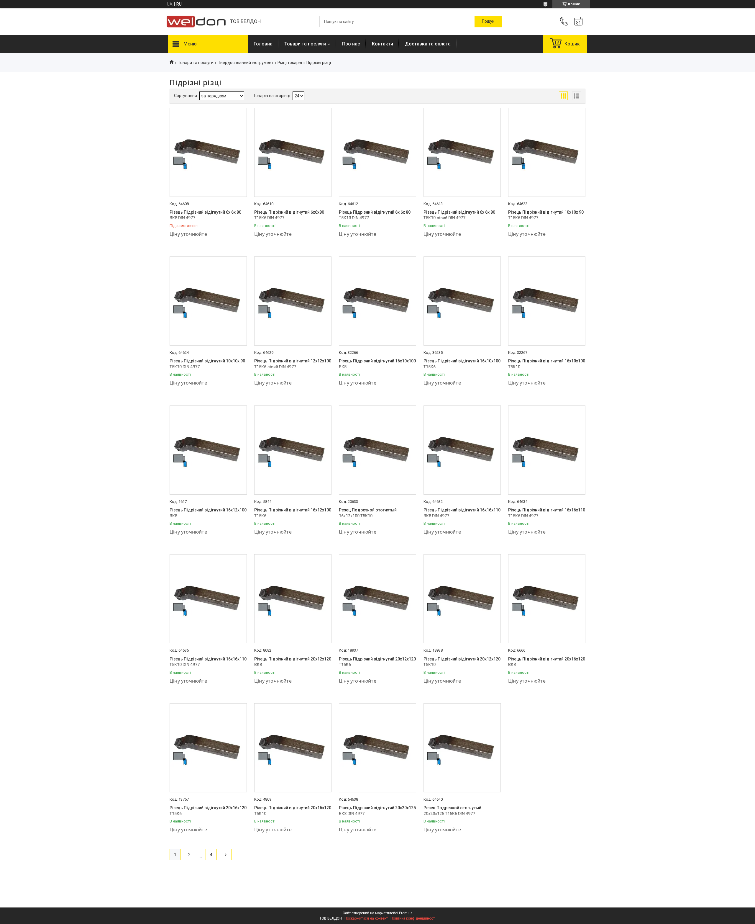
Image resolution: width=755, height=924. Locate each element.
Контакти (382, 44)
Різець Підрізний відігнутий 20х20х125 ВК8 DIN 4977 (377, 810)
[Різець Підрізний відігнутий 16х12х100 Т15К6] (292, 450)
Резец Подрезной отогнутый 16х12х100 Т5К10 (368, 513)
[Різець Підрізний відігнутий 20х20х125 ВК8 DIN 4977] (377, 747)
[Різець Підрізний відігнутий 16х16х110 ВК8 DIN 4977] (462, 450)
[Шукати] (488, 21)
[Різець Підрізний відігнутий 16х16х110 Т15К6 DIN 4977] (546, 450)
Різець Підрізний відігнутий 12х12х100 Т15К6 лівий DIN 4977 (292, 364)
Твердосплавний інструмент (245, 62)
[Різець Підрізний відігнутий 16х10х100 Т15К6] (462, 301)
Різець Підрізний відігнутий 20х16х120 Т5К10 (292, 810)
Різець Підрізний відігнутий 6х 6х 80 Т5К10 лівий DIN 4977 (459, 215)
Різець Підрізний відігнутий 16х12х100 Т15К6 (292, 513)
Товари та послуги (305, 44)
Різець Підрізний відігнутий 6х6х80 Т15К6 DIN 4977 (289, 215)
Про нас (351, 44)
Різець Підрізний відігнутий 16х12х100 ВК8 (208, 513)
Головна (263, 44)
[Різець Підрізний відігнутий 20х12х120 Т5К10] (462, 598)
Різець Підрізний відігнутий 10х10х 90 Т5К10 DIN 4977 (207, 364)
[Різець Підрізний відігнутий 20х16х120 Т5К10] (292, 747)
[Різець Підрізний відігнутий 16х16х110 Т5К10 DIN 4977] (208, 598)
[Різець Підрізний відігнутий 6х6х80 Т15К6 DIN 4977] (292, 152)
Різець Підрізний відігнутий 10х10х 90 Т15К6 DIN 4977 (546, 215)
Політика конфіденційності (413, 918)
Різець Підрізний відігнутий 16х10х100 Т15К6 (462, 364)
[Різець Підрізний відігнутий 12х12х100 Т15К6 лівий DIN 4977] (292, 301)
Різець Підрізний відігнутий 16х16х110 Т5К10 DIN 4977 (208, 662)
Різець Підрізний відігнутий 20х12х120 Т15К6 (377, 662)
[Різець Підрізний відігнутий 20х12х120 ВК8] (292, 598)
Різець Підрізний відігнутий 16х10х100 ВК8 (377, 364)
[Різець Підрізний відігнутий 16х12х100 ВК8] (208, 450)
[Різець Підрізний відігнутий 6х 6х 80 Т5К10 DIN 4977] (377, 152)
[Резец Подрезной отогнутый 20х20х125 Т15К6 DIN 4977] (462, 747)
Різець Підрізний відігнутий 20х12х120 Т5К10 (462, 662)
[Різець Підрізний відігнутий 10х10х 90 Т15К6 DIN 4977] (546, 152)
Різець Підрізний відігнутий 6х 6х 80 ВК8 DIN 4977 (205, 215)
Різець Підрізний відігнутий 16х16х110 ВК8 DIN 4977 (462, 513)
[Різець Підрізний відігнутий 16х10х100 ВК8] (377, 301)
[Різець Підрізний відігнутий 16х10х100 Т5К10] (546, 301)
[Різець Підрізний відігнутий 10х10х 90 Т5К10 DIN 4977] (208, 301)
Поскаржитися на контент (366, 918)
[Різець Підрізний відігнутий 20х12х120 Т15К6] (377, 598)
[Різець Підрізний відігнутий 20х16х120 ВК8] (546, 598)
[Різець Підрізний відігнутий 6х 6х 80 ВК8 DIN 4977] (208, 152)
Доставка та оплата (428, 44)
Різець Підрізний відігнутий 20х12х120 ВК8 (292, 662)
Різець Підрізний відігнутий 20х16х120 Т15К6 (208, 810)
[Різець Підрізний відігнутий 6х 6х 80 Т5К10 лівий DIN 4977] (462, 152)
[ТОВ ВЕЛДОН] (196, 21)
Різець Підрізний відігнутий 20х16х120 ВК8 (546, 662)
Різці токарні (290, 62)
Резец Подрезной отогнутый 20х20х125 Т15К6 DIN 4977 (452, 810)
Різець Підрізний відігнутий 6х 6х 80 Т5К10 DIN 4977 (375, 215)
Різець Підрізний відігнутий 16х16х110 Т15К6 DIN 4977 (546, 513)
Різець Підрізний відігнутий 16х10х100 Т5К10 (546, 364)
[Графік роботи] (578, 21)
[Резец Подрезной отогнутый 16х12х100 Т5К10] (377, 450)
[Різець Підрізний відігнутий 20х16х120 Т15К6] (208, 747)
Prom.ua (406, 913)
